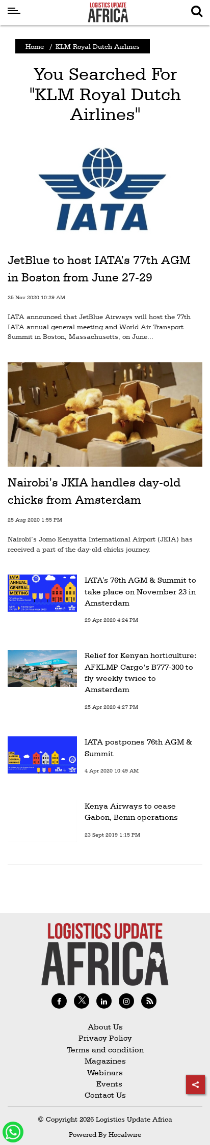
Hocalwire (125, 1134)
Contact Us (105, 1095)
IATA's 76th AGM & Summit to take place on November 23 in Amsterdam (140, 591)
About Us (105, 1027)
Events (105, 1084)
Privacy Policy (105, 1038)
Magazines (105, 1061)
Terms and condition (105, 1049)
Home (34, 46)
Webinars (105, 1072)
